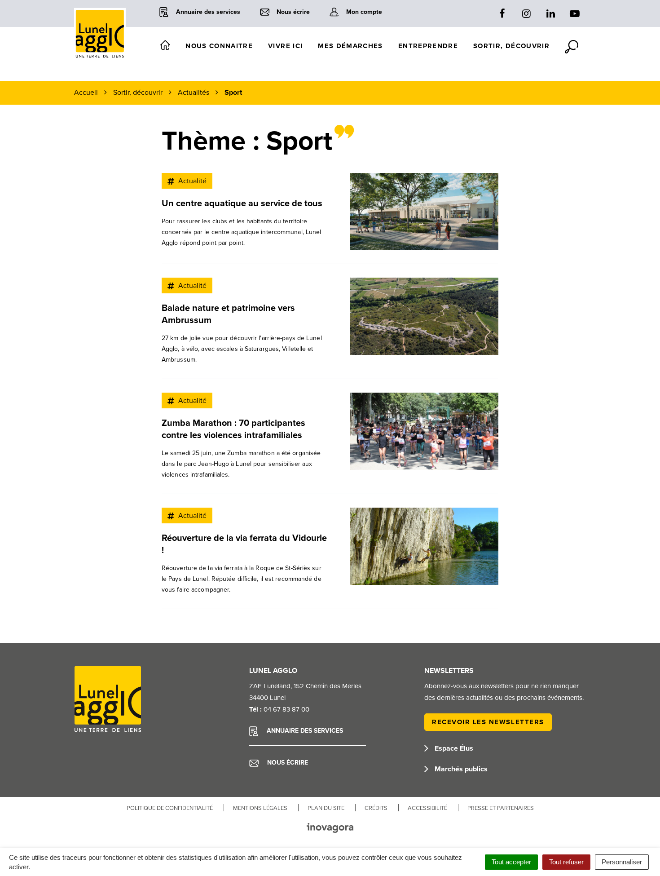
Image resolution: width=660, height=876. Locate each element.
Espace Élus (453, 748)
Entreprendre (428, 46)
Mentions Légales (260, 808)
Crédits (376, 808)
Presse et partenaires (500, 808)
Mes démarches (350, 46)
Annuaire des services (304, 730)
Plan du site (326, 808)
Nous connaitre (219, 46)
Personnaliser (622, 862)
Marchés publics (460, 769)
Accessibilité (427, 808)
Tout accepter (511, 862)
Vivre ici (285, 46)
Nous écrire (286, 762)
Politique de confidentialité (170, 808)
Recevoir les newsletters (488, 722)
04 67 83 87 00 (286, 709)
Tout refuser (566, 862)
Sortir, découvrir (511, 46)
